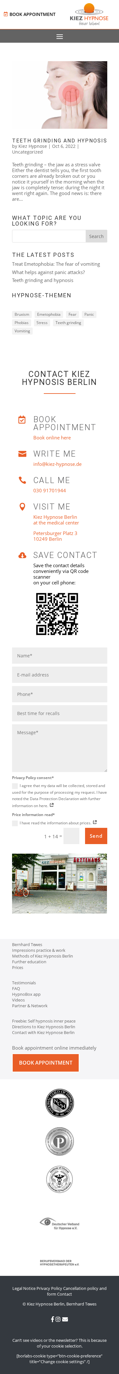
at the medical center (56, 522)
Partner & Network (30, 1006)
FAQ (16, 988)
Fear (72, 314)
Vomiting (22, 331)
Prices (17, 967)
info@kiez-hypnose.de (57, 464)
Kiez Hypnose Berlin (55, 517)
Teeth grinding (68, 322)
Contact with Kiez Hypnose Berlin (43, 1032)
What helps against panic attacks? (48, 272)
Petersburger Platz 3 (55, 533)
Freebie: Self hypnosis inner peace (44, 1021)
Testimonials (24, 983)
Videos (18, 1000)
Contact (64, 1294)
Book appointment (33, 14)
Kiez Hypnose (32, 146)
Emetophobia (49, 314)
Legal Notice (24, 1288)
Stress (42, 322)
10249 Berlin (47, 539)
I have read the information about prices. (56, 823)
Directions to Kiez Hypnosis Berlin (43, 1027)
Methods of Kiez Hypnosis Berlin (42, 956)
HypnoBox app (26, 994)
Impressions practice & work (38, 950)
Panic (89, 314)
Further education (29, 962)
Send (96, 836)
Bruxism (22, 314)
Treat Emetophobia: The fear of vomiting (56, 264)
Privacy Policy (49, 1288)
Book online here (52, 437)
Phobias (22, 322)
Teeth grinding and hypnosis (59, 141)
